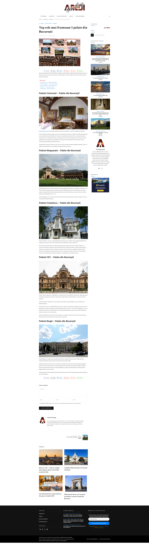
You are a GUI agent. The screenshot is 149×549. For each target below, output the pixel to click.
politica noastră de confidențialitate (75, 286)
